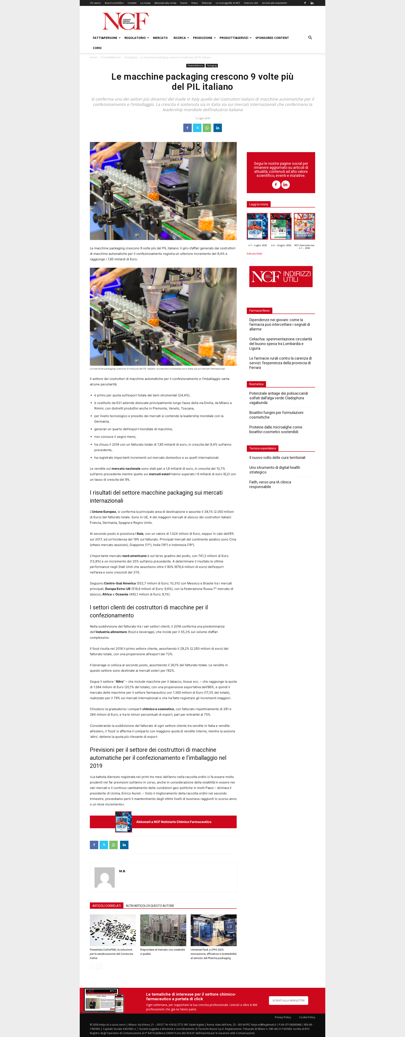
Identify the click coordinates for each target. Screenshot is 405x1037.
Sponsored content (272, 38)
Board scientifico (114, 2)
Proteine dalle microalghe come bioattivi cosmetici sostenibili (275, 429)
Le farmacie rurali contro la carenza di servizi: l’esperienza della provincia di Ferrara (280, 363)
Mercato (160, 38)
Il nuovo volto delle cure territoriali (277, 457)
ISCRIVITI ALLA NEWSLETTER (289, 1000)
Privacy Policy (283, 1017)
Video (194, 2)
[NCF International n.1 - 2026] (304, 227)
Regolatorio (135, 38)
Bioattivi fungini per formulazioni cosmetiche (276, 414)
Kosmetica (256, 384)
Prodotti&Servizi (234, 38)
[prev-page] (92, 966)
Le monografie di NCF (228, 2)
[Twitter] (197, 128)
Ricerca (180, 38)
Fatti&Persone (105, 38)
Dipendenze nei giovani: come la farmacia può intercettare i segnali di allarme (279, 324)
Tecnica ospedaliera (262, 448)
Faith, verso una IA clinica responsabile (270, 484)
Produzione (202, 38)
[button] (310, 38)
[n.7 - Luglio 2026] (123, 821)
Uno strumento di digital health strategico (274, 469)
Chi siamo (95, 2)
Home (93, 57)
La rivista (145, 2)
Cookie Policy (307, 1017)
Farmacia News (259, 310)
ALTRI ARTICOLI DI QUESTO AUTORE (150, 905)
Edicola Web (254, 253)
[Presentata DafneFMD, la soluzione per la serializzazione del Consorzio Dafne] (113, 930)
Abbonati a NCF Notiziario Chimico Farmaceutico (173, 822)
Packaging (131, 57)
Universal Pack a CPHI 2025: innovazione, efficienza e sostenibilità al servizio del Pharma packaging (213, 954)
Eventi (183, 2)
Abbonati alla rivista (165, 2)
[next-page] (99, 966)
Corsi (97, 48)
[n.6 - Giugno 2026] (281, 227)
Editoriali (207, 2)
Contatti (132, 2)
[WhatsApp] (207, 128)
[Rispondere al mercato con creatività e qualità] (163, 930)
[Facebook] (305, 3)
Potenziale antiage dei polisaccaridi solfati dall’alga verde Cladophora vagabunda (278, 398)
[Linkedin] (312, 3)
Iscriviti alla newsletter (274, 2)
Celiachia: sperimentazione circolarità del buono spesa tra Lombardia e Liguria (280, 344)
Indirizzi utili (251, 2)
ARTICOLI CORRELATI (106, 905)
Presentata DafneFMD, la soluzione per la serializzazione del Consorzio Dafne (111, 954)
